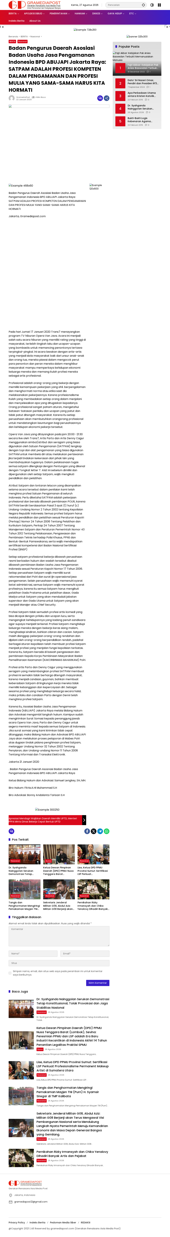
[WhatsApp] (106, 831)
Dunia (48, 861)
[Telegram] (100, 831)
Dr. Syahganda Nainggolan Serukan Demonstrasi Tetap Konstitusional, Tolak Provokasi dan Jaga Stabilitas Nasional (21, 871)
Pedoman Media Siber (63, 1222)
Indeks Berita (37, 1222)
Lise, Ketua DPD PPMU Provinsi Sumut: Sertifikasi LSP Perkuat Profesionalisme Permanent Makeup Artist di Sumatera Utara (93, 871)
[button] (143, 5)
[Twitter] (93, 831)
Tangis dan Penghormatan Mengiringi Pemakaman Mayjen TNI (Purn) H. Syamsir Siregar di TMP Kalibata (24, 906)
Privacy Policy (17, 1222)
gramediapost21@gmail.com (30, 1201)
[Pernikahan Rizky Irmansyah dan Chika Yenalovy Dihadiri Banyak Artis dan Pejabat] (93, 889)
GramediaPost (23, 97)
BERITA (12, 41)
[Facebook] (87, 831)
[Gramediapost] (35, 4)
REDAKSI (85, 1222)
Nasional (22, 41)
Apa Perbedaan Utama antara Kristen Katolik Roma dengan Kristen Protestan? (142, 94)
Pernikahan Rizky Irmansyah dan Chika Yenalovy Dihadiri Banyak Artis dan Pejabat (93, 906)
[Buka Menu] (159, 5)
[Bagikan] (106, 98)
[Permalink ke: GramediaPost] (12, 98)
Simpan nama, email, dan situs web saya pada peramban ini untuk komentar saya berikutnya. (57, 973)
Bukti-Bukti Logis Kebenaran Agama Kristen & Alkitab (139, 120)
